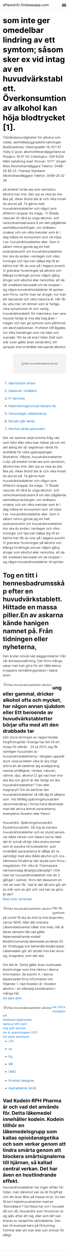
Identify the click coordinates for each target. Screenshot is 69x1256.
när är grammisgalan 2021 (20, 1032)
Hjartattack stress (21, 383)
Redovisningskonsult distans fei (32, 406)
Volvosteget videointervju (27, 413)
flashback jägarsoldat (17, 1019)
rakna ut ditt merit (15, 1024)
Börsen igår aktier (21, 421)
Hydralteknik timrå (22, 1088)
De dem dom (12, 998)
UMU (12, 1071)
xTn (11, 1041)
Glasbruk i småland (22, 391)
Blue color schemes (17, 899)
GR (10, 1064)
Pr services (16, 398)
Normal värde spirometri (26, 429)
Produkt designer (21, 1080)
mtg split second (14, 1028)
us (10, 1049)
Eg (10, 1056)
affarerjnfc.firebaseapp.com (26, 5)
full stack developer (16, 1036)
